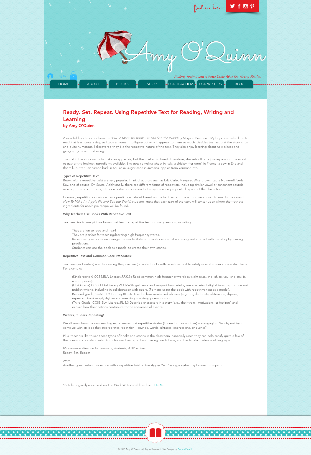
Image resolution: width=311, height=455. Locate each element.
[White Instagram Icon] (245, 6)
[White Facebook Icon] (239, 6)
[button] (73, 76)
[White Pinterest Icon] (252, 6)
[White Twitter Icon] (232, 6)
